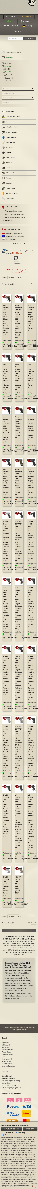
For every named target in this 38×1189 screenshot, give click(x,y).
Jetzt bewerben (11, 239)
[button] (27, 26)
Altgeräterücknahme (9, 1066)
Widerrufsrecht (7, 1059)
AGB (3, 1057)
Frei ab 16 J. (7, 63)
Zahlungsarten (6, 1045)
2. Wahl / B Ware (10, 198)
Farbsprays (9, 178)
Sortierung (4, 277)
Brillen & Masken (11, 173)
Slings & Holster (10, 157)
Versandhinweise (7, 1054)
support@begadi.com (14, 1088)
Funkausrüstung (10, 188)
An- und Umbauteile (11, 132)
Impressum (6, 1042)
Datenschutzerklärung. (29, 1187)
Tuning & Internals (11, 137)
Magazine (9, 122)
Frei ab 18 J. (7, 66)
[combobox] (15, 38)
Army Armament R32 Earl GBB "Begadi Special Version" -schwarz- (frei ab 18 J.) (31, 428)
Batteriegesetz (7, 1061)
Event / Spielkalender (15, 214)
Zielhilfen (8, 152)
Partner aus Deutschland (14, 233)
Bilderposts (9, 220)
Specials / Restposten (12, 193)
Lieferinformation (7, 1049)
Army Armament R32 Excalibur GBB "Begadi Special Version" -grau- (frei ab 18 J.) (31, 376)
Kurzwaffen (17, 263)
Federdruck (9, 78)
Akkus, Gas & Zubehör (12, 127)
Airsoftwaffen (9, 57)
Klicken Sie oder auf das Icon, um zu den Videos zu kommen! (18, 995)
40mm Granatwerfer (12, 81)
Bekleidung (9, 162)
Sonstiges (9, 183)
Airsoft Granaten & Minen (13, 117)
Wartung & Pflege (11, 142)
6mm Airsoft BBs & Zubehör (13, 52)
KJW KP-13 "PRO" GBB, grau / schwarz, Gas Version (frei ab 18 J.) (6, 886)
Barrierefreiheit (7, 1064)
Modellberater (17, 253)
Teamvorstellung (13, 211)
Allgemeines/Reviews (15, 217)
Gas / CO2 (8, 72)
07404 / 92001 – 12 (11, 1085)
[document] (19, 1155)
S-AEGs (8, 69)
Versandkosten (30, 1027)
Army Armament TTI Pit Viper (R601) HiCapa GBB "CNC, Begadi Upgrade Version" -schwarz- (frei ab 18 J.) (18, 321)
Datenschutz (6, 1047)
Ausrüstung (9, 168)
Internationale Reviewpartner (15, 236)
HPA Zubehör (9, 147)
